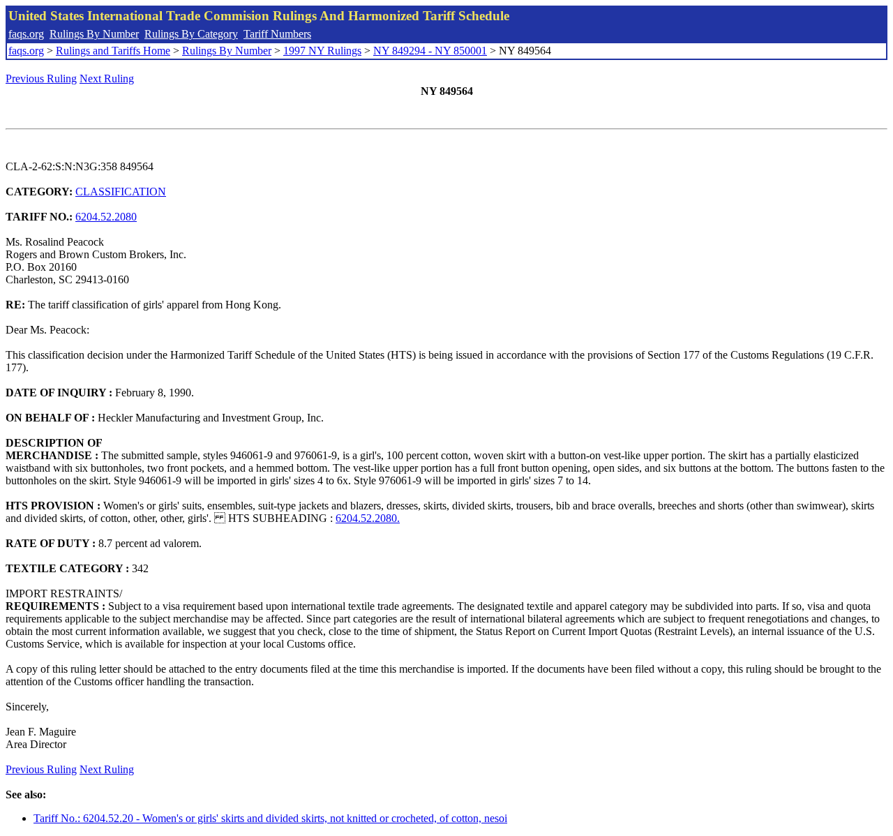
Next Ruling (107, 78)
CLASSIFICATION (120, 191)
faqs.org (26, 34)
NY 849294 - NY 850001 (430, 51)
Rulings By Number (94, 34)
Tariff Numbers (277, 34)
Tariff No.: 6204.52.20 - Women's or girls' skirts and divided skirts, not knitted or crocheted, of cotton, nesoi (270, 818)
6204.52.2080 (106, 217)
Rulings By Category (191, 34)
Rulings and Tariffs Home (113, 51)
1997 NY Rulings (322, 51)
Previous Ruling (41, 78)
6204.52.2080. (368, 518)
